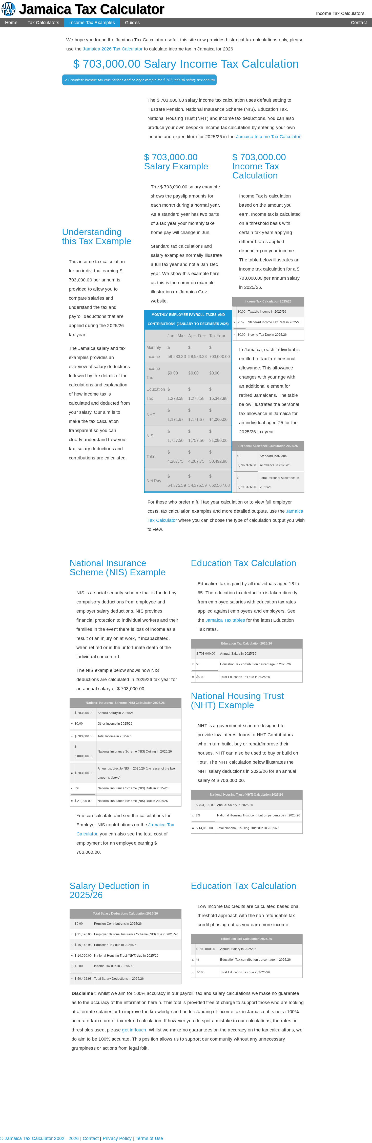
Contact (359, 22)
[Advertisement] (97, 122)
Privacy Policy (117, 1138)
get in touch (134, 1029)
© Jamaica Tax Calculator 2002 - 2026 (39, 1138)
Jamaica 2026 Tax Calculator (112, 48)
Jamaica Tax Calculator (91, 8)
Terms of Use (149, 1138)
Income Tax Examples (92, 22)
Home (11, 22)
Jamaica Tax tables (225, 620)
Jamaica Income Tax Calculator (268, 136)
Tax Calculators (43, 22)
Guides (132, 22)
